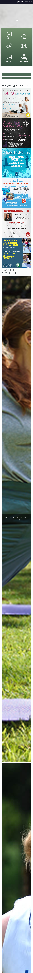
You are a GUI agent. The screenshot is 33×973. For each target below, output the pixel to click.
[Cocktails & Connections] (16, 133)
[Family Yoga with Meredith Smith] (16, 103)
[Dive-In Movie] (16, 163)
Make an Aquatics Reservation (16, 74)
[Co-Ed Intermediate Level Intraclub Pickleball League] (16, 253)
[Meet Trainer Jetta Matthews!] (16, 223)
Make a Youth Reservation (16, 78)
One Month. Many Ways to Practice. (16, 519)
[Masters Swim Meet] (16, 193)
